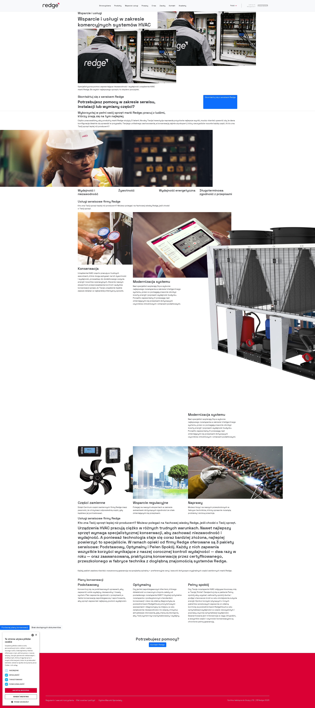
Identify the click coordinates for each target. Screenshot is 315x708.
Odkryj (45, 684)
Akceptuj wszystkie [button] (21, 690)
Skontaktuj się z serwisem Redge (220, 97)
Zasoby (162, 6)
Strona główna (105, 6)
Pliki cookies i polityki (86, 700)
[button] (21, 702)
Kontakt (172, 6)
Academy (182, 6)
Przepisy (145, 6)
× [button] (36, 635)
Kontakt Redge (157, 644)
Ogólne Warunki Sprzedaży (110, 700)
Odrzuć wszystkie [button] (21, 697)
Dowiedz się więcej (25, 665)
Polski (232, 6)
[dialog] (20, 669)
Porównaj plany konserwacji (15, 627)
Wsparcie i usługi (131, 6)
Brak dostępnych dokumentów (46, 627)
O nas (154, 6)
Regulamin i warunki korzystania (60, 700)
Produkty (117, 6)
